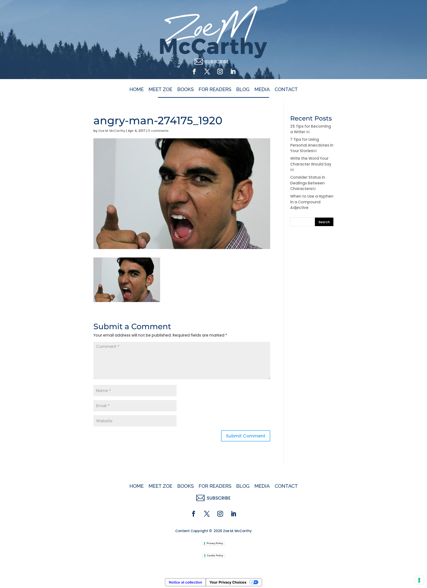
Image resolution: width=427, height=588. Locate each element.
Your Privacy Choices (227, 582)
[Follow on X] (207, 71)
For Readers (215, 89)
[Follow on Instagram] (220, 71)
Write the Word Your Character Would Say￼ (310, 164)
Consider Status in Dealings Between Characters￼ (307, 183)
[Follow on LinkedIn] (232, 71)
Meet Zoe (160, 89)
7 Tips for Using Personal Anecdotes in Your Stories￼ (311, 145)
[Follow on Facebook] (194, 71)
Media (262, 89)
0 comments (158, 131)
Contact (286, 89)
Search (324, 222)
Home (136, 89)
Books (185, 89)
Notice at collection (185, 582)
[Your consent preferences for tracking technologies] (419, 580)
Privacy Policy (215, 543)
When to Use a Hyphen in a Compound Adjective (311, 202)
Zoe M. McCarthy (111, 131)
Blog (243, 89)
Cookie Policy (215, 555)
